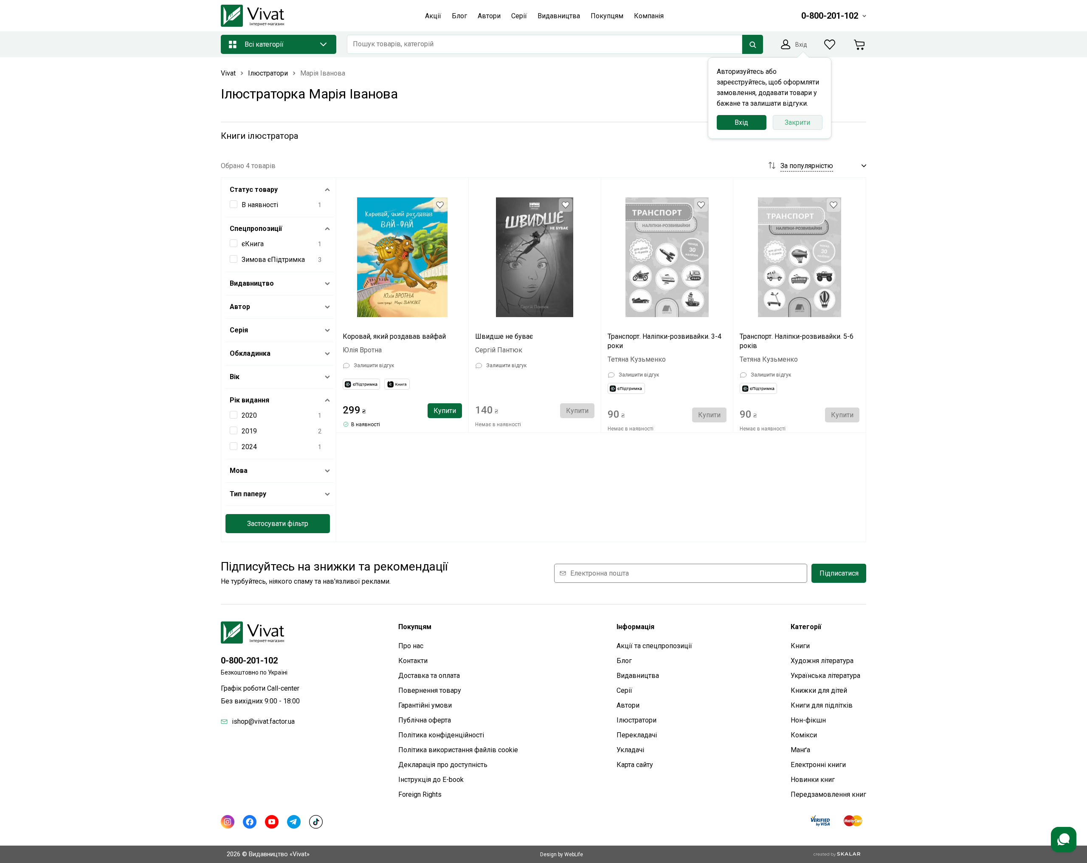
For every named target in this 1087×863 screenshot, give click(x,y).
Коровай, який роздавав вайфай (394, 336)
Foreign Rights (420, 794)
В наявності (260, 205)
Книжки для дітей (819, 690)
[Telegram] (294, 822)
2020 (249, 415)
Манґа (800, 750)
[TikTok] (316, 822)
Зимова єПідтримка (273, 260)
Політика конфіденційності (441, 735)
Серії (624, 690)
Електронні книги (818, 765)
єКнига (253, 244)
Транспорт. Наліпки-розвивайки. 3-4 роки (664, 341)
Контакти (413, 661)
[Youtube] (272, 822)
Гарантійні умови (425, 705)
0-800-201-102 (249, 660)
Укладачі (630, 750)
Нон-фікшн (808, 720)
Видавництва (638, 676)
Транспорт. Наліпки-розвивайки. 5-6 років (796, 341)
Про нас (410, 646)
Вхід (741, 122)
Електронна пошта (599, 573)
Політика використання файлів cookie (458, 750)
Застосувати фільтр (277, 524)
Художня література (822, 661)
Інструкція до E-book (431, 780)
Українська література (825, 676)
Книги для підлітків (822, 705)
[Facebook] (249, 822)
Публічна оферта (424, 720)
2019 (249, 431)
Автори (628, 705)
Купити (445, 411)
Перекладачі (637, 735)
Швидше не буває (504, 336)
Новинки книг (813, 780)
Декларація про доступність (442, 765)
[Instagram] (227, 822)
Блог (624, 661)
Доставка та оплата (429, 676)
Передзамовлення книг (828, 794)
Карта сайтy (635, 765)
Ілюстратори (636, 720)
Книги (800, 646)
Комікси (804, 735)
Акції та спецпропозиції (654, 646)
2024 (249, 447)
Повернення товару (429, 690)
